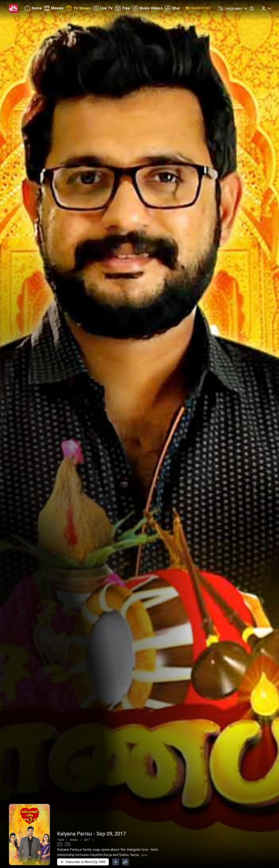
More (144, 855)
